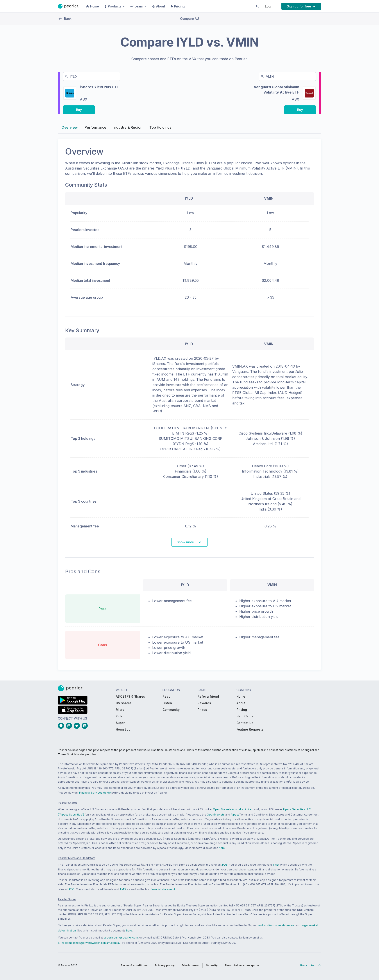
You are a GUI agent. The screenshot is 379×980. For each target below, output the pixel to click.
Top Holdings (160, 127)
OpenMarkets (216, 814)
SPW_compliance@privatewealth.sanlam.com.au (89, 942)
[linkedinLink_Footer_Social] (85, 726)
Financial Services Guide (95, 792)
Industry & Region (127, 127)
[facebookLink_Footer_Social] (62, 726)
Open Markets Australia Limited (233, 809)
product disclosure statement (276, 925)
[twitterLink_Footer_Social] (78, 726)
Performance (95, 127)
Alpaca (235, 814)
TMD (276, 864)
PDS (225, 864)
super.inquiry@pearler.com (121, 937)
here (222, 848)
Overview (69, 127)
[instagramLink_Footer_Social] (70, 726)
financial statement (162, 889)
